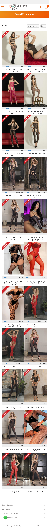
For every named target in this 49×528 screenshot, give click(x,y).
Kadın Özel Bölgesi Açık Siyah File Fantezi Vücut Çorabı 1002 (13, 325)
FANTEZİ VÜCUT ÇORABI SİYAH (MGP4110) (13, 154)
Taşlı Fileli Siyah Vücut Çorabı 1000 (35, 450)
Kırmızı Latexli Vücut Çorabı (35, 367)
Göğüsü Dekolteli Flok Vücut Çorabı (13, 238)
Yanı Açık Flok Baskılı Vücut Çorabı (13, 492)
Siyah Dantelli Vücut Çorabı (35, 407)
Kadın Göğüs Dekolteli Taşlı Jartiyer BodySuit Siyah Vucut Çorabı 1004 (13, 283)
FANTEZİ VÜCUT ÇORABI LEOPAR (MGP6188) (35, 112)
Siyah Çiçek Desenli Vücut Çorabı (13, 408)
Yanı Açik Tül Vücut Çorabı (35, 491)
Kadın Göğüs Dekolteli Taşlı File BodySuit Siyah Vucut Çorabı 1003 (35, 239)
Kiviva (27, 234)
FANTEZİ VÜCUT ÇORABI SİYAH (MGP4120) (35, 154)
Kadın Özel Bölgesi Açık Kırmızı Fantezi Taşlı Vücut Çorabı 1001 (35, 282)
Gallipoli (6, 66)
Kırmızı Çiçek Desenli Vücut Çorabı (35, 325)
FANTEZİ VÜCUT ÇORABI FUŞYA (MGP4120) (13, 112)
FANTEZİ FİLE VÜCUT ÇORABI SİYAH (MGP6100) (13, 70)
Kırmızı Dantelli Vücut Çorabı (13, 367)
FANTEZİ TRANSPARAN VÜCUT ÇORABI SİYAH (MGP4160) (35, 70)
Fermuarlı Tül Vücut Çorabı (13, 195)
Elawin (5, 192)
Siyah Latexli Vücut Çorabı (13, 449)
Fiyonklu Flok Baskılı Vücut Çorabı (35, 196)
